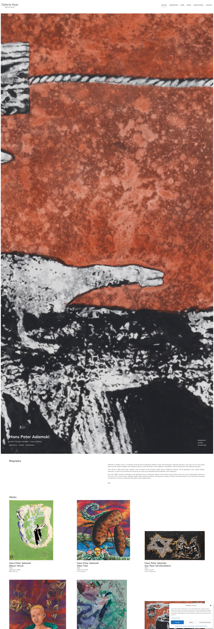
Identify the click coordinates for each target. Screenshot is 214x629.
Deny (191, 622)
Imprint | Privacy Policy (189, 626)
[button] (210, 605)
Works (200, 443)
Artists (164, 5)
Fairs (182, 5)
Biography (202, 440)
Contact (209, 5)
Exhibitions (173, 5)
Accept (177, 622)
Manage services (176, 617)
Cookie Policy (178, 626)
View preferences (204, 622)
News (189, 5)
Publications (198, 5)
